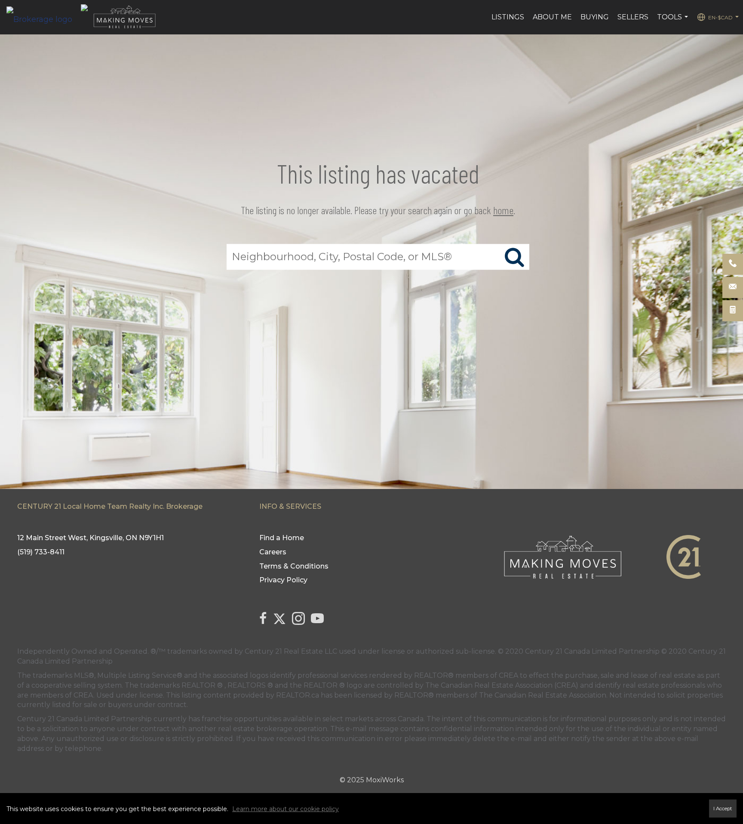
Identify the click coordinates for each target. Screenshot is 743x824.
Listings (507, 17)
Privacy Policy (283, 580)
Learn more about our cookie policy (285, 809)
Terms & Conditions (294, 566)
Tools (673, 21)
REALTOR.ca (297, 695)
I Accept (722, 809)
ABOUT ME (552, 17)
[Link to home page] (43, 17)
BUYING (594, 17)
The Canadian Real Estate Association (542, 695)
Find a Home (281, 538)
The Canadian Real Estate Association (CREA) (501, 685)
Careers (272, 552)
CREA (508, 675)
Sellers (632, 17)
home (503, 210)
